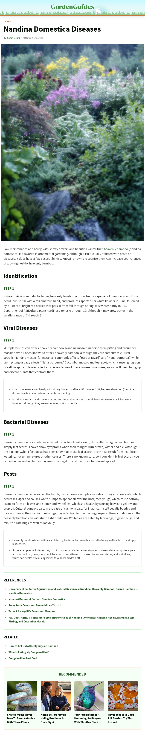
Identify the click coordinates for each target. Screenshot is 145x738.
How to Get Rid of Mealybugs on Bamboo (33, 646)
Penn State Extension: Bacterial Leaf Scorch (34, 605)
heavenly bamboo (116, 249)
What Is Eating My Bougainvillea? (28, 652)
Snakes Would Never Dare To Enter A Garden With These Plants (21, 718)
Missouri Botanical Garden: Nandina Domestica (36, 599)
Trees (7, 21)
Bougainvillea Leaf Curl (22, 658)
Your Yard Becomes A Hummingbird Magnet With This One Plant (87, 718)
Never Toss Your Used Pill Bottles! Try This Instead (121, 718)
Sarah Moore (13, 38)
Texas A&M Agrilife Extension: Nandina (31, 611)
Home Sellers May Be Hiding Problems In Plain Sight (53, 718)
